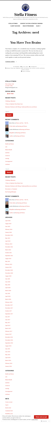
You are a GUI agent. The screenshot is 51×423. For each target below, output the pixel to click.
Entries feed (8, 407)
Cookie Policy (34, 419)
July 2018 (7, 293)
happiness (18, 68)
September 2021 (9, 255)
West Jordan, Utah (9, 84)
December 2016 (9, 337)
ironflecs (11, 136)
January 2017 (8, 334)
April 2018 (7, 296)
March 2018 (8, 299)
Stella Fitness (25, 14)
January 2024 (8, 232)
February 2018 (8, 302)
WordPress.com (9, 413)
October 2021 (8, 252)
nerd (30, 68)
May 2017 (7, 322)
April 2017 (7, 325)
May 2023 (7, 238)
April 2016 (7, 357)
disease (8, 68)
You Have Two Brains (25, 42)
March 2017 (8, 328)
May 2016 (7, 354)
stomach (27, 69)
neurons (33, 68)
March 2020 (8, 290)
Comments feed (9, 410)
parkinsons (42, 68)
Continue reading (10, 62)
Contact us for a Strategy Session (31, 23)
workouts (7, 164)
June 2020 (7, 281)
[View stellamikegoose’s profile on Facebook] (7, 93)
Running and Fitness (22, 126)
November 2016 (9, 340)
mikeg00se (17, 66)
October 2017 (8, 311)
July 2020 (7, 279)
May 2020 (7, 284)
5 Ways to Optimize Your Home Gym (14, 104)
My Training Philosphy (10, 191)
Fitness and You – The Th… (22, 123)
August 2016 (8, 346)
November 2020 (9, 273)
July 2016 (7, 348)
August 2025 (8, 223)
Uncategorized (33, 66)
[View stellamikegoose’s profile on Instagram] (11, 93)
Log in (6, 405)
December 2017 (9, 305)
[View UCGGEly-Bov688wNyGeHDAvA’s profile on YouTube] (12, 93)
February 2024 (8, 229)
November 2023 (9, 235)
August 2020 (8, 276)
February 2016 (8, 363)
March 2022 (8, 249)
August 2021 (8, 258)
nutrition (37, 68)
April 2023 (7, 241)
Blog (37, 26)
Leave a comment (26, 71)
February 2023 (8, 244)
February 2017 (8, 331)
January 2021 (8, 267)
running (7, 158)
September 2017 (9, 313)
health (22, 68)
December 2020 (9, 270)
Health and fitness (9, 144)
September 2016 (9, 343)
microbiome (26, 68)
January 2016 (8, 366)
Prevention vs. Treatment (11, 189)
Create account (8, 402)
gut (14, 68)
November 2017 (9, 308)
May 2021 (7, 261)
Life (6, 146)
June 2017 (7, 319)
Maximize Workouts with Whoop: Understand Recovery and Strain (21, 107)
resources (7, 155)
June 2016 (7, 351)
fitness (11, 68)
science (23, 69)
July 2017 (7, 316)
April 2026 (7, 220)
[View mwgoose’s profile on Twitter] (9, 93)
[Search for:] (25, 112)
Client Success (15, 26)
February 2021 (8, 264)
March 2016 (8, 360)
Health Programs (28, 26)
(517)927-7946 (8, 85)
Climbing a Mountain (10, 101)
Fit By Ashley (12, 126)
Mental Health (8, 149)
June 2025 (7, 226)
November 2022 (9, 247)
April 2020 (7, 287)
